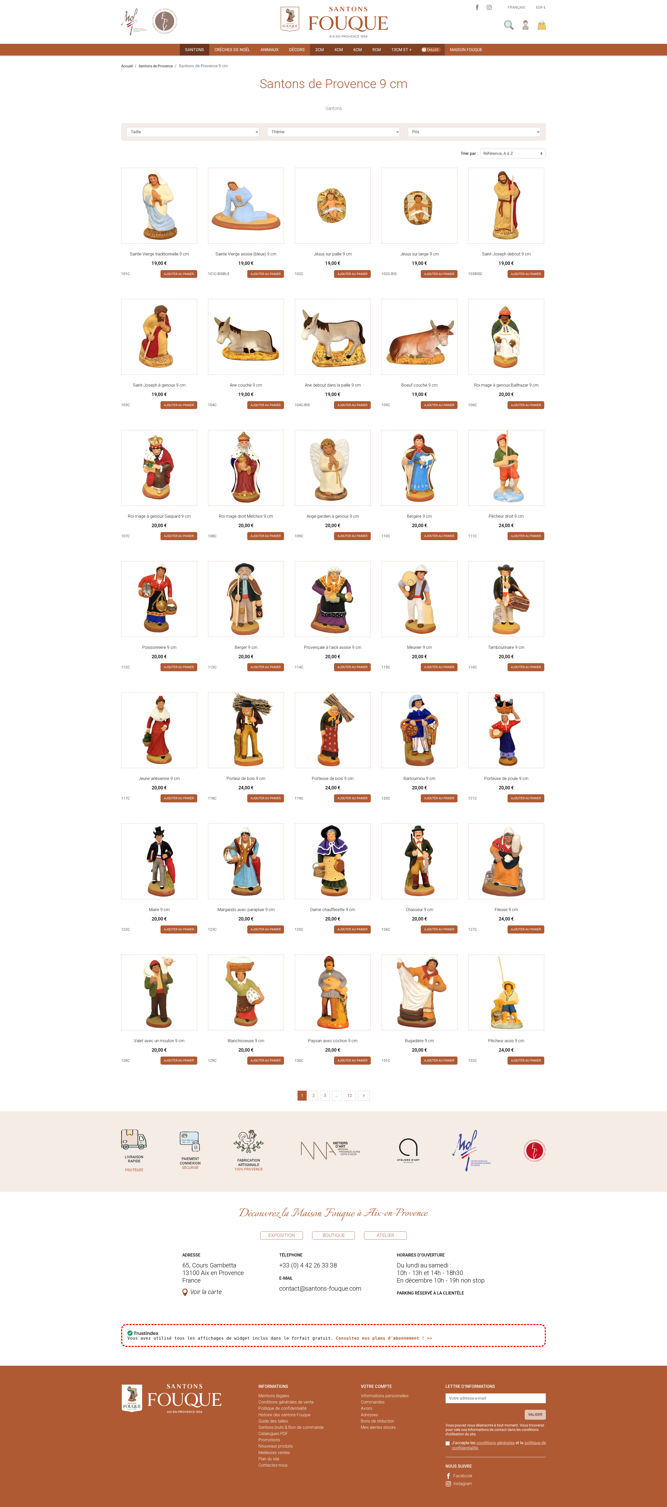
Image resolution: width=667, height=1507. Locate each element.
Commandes (373, 1402)
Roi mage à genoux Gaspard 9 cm (159, 516)
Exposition (281, 1235)
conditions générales (496, 1442)
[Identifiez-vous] (526, 24)
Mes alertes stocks (378, 1427)
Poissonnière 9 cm (159, 647)
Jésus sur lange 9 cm (419, 254)
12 (349, 1095)
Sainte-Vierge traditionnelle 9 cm (159, 254)
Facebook (462, 1475)
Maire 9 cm (159, 909)
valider (535, 1414)
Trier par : (469, 153)
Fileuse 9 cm (506, 909)
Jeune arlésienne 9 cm (159, 778)
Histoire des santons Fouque (284, 1414)
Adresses (369, 1414)
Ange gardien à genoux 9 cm (333, 516)
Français (516, 7)
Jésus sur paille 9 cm (333, 254)
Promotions (269, 1439)
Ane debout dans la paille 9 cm (333, 385)
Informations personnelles (385, 1395)
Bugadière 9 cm (419, 1040)
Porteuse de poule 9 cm (506, 778)
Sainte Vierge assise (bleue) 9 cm (245, 254)
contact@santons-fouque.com (320, 1288)
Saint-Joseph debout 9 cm (506, 254)
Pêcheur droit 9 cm (506, 516)
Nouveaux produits (275, 1446)
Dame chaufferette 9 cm (332, 909)
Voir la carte (206, 1292)
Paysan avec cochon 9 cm (332, 1040)
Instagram (462, 1483)
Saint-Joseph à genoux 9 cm (159, 385)
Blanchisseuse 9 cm (246, 1040)
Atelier (385, 1235)
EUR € (541, 7)
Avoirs (366, 1408)
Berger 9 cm (246, 647)
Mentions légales (273, 1395)
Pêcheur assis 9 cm (506, 1040)
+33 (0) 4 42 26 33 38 (308, 1265)
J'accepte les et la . (499, 1445)
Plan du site (268, 1458)
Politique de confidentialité (282, 1408)
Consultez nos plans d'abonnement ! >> (384, 1338)
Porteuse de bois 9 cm (333, 778)
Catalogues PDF (273, 1433)
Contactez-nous (273, 1465)
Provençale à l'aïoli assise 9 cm (332, 647)
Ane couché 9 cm (246, 385)
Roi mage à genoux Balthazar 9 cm (506, 385)
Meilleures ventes (274, 1452)
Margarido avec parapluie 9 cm (246, 909)
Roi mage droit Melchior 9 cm (246, 516)
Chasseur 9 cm (419, 909)
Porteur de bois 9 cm (246, 778)
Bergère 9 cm (419, 516)
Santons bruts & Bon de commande (291, 1427)
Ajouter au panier (179, 274)
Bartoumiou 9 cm (419, 778)
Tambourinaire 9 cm (506, 647)
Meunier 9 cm (419, 647)
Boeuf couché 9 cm (420, 385)
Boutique (334, 1235)
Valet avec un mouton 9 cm (159, 1040)
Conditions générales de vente (286, 1402)
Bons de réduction (377, 1421)
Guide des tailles (273, 1421)
